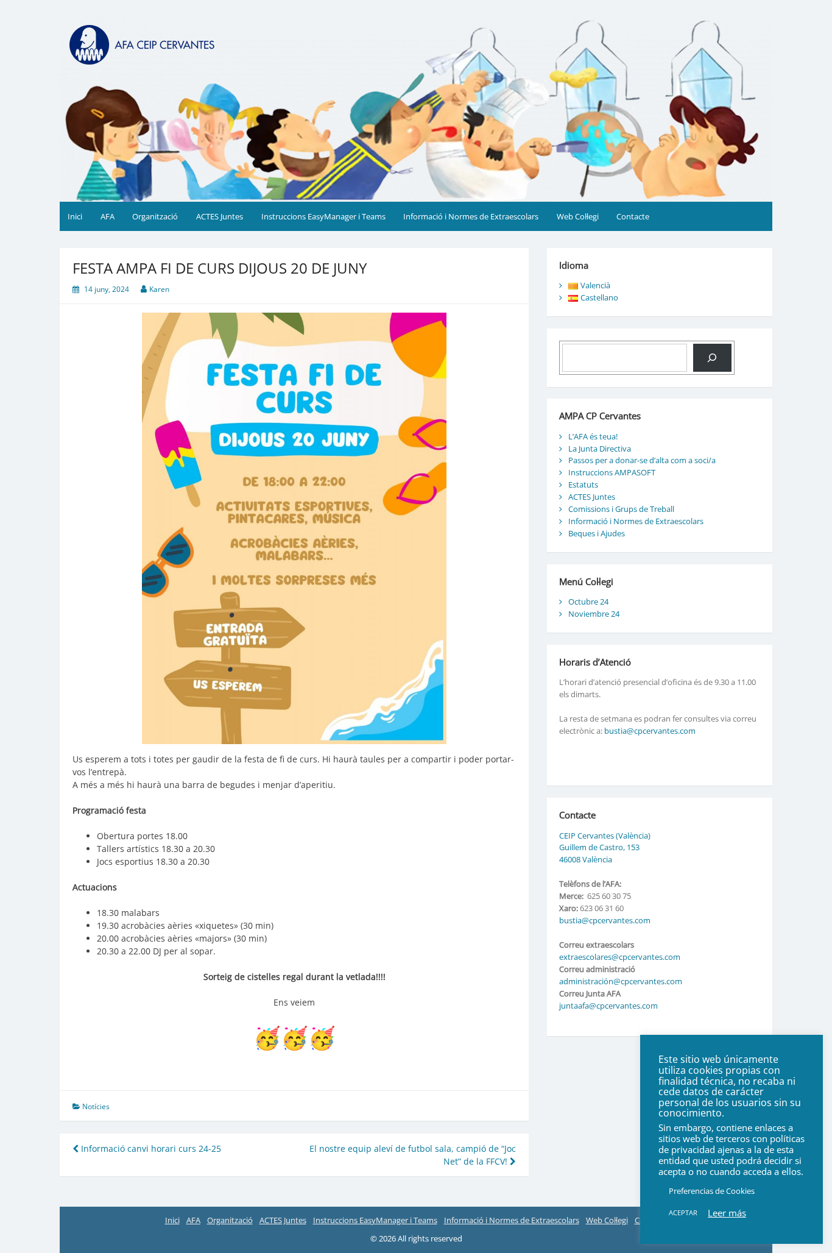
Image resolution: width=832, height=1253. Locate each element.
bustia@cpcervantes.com (650, 730)
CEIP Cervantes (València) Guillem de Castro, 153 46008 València (604, 847)
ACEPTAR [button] (683, 1212)
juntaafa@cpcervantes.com (608, 1005)
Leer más (727, 1212)
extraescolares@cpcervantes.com (619, 956)
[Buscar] (712, 358)
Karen (159, 289)
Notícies (96, 1106)
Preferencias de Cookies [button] (712, 1190)
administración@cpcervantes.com (620, 981)
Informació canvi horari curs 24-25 (150, 1148)
